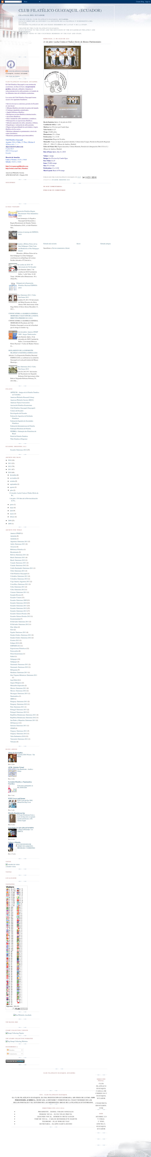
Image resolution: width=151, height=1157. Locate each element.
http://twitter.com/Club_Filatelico (17, 168)
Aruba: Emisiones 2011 (17, 544)
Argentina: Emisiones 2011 (19, 541)
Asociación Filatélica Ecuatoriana (21, 405)
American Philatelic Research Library (22, 397)
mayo (12, 507)
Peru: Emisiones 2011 (17, 707)
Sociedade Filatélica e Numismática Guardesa (20, 783)
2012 (10, 466)
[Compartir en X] (91, 177)
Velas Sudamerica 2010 (17, 736)
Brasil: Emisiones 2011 (17, 557)
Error (12, 630)
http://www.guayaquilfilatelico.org (17, 166)
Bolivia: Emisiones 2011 (18, 555)
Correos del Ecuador (16, 411)
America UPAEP (15, 533)
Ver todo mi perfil (13, 76)
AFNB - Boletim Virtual (16, 767)
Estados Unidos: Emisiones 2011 (20, 635)
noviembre (13, 478)
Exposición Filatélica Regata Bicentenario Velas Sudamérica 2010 (27, 213)
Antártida (13, 539)
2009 (10, 520)
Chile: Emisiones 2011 (17, 571)
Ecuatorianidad (15, 619)
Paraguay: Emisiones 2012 (18, 704)
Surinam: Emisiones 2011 (18, 725)
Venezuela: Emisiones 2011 (19, 739)
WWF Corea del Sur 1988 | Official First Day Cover (25, 801)
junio (12, 504)
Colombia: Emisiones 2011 (19, 576)
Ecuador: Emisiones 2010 (61, 180)
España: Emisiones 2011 (18, 632)
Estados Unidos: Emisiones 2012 (20, 638)
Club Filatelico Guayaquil (18, 573)
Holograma (13, 670)
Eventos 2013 (14, 640)
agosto (12, 487)
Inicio (78, 244)
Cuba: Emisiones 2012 (17, 589)
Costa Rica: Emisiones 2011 (19, 584)
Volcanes (13, 742)
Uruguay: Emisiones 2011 (18, 731)
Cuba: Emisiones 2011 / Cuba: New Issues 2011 (26, 296)
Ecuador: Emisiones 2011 (18, 606)
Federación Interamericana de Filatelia (22, 426)
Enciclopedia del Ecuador (18, 413)
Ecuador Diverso (15, 595)
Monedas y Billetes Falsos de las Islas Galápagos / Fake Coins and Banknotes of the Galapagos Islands (28, 247)
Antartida (13, 536)
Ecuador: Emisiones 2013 (18, 611)
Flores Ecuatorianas (16, 654)
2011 (10, 469)
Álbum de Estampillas (15, 753)
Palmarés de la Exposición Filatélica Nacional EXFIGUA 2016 (27, 285)
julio (11, 490)
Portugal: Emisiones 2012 (18, 712)
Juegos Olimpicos (16, 683)
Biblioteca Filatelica (16, 549)
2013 (10, 463)
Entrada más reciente (50, 244)
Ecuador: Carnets (15, 597)
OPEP (12, 699)
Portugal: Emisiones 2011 (18, 709)
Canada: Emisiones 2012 (18, 565)
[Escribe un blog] (89, 177)
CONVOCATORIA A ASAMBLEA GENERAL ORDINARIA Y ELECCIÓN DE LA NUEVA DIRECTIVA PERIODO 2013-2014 (23, 315)
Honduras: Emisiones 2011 (19, 672)
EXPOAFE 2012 (15, 646)
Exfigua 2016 (14, 643)
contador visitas (11, 866)
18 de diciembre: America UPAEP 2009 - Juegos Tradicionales (27, 333)
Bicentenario (14, 552)
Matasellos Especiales (17, 685)
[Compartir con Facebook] (93, 177)
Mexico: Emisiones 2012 (18, 691)
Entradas (11, 1050)
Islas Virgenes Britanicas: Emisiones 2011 (23, 675)
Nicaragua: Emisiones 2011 (19, 693)
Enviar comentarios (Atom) (60, 248)
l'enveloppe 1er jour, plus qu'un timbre (21, 827)
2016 (10, 460)
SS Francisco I (14, 723)
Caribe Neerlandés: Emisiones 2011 (21, 568)
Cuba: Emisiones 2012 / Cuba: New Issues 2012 (26, 368)
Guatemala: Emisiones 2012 (19, 667)
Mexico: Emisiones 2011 (18, 688)
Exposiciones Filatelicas (18, 648)
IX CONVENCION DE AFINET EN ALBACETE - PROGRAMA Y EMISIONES (26, 846)
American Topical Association (20, 402)
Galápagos (13, 662)
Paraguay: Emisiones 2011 (18, 701)
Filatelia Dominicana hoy (16, 813)
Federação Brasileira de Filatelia (20, 428)
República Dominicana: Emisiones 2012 (23, 717)
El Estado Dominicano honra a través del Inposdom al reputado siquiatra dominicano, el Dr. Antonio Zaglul (26, 817)
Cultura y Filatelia (14, 842)
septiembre (13, 484)
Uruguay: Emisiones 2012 (18, 733)
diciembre (13, 475)
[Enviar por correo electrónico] (86, 177)
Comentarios (12, 1054)
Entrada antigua (106, 244)
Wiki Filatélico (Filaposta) (18, 439)
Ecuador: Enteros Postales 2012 (20, 616)
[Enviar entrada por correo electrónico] (83, 177)
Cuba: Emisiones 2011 (17, 587)
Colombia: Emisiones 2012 (19, 579)
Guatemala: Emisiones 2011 (19, 664)
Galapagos (13, 659)
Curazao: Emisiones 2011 (18, 592)
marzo (12, 514)
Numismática (14, 696)
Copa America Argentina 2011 (20, 581)
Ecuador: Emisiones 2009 (18, 600)
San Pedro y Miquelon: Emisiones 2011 (23, 720)
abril (11, 511)
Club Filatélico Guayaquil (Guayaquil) (22, 408)
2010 (10, 472)
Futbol (12, 656)
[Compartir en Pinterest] (95, 177)
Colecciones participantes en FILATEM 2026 (25, 786)
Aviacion (13, 547)
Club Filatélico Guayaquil (18, 71)
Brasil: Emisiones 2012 (17, 560)
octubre (12, 481)
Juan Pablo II (14, 680)
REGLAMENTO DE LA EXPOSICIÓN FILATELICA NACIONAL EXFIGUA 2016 (23, 351)
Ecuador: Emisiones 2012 (18, 450)
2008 (10, 523)
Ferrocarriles (14, 651)
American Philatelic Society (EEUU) (22, 400)
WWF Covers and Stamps (16, 798)
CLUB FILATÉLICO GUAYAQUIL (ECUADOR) (60, 10)
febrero (12, 517)
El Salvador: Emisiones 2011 (19, 622)
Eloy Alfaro (14, 627)
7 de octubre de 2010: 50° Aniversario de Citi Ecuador (26, 266)
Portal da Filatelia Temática (19, 436)
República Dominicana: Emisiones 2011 (23, 715)
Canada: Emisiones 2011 (18, 563)
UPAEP (12, 728)
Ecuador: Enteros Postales (18, 614)
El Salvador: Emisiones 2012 (19, 624)
